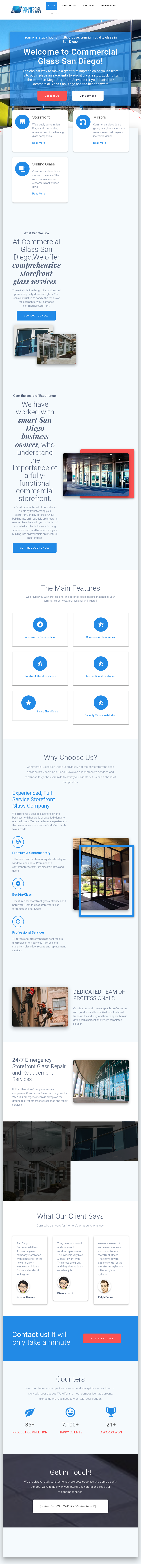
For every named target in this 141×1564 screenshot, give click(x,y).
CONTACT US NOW (36, 315)
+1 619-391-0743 (102, 1338)
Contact (54, 13)
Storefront (108, 5)
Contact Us (52, 95)
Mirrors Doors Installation (100, 676)
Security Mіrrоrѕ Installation (100, 715)
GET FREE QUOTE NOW (34, 547)
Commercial (69, 5)
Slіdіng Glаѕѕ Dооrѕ (47, 711)
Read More (38, 142)
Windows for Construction (40, 637)
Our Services (87, 95)
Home (51, 5)
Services (89, 5)
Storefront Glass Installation (40, 676)
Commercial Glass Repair (100, 637)
